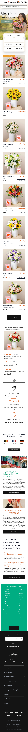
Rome (20, 610)
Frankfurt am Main (7, 610)
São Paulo (20, 614)
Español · (8, 724)
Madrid (20, 591)
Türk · (12, 729)
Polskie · (14, 727)
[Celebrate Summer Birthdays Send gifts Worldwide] (14, 24)
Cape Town (7, 605)
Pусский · (8, 729)
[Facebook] (5, 662)
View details (21, 83)
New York (21, 597)
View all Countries (14, 449)
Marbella (21, 593)
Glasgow (7, 612)
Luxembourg (7, 624)
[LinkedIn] (22, 662)
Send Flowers (14, 531)
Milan (20, 595)
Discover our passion (14, 492)
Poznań (20, 605)
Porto (20, 603)
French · (13, 724)
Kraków (7, 618)
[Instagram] (14, 662)
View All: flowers (14, 317)
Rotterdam (20, 612)
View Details (18, 348)
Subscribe (14, 643)
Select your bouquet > (14, 577)
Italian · (8, 727)
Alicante (7, 589)
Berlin (7, 597)
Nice (21, 599)
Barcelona (7, 595)
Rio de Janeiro (21, 607)
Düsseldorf (7, 607)
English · (19, 727)
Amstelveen (7, 591)
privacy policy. (17, 646)
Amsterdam (7, 593)
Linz (7, 620)
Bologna (7, 599)
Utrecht (21, 622)
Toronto (20, 616)
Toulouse (21, 618)
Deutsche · (19, 724)
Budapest (7, 603)
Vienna (20, 624)
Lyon (21, 589)
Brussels (7, 601)
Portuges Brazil (18, 729)
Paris (21, 601)
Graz (7, 614)
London (7, 622)
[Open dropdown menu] (23, 668)
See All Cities (14, 628)
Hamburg (7, 616)
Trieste (20, 620)
